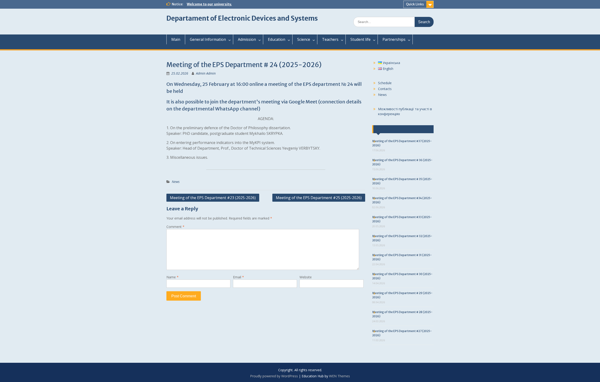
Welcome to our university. (209, 4)
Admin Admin (206, 73)
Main (175, 39)
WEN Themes (339, 376)
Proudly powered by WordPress (274, 376)
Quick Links (415, 4)
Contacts (385, 89)
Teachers (330, 39)
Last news (385, 129)
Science (303, 39)
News (176, 181)
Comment (175, 226)
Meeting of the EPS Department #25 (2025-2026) (319, 197)
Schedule (385, 83)
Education (276, 39)
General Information (208, 39)
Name (172, 277)
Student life (360, 39)
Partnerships (393, 39)
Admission (247, 39)
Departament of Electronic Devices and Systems (242, 18)
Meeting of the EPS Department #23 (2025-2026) (213, 197)
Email (238, 277)
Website (306, 277)
